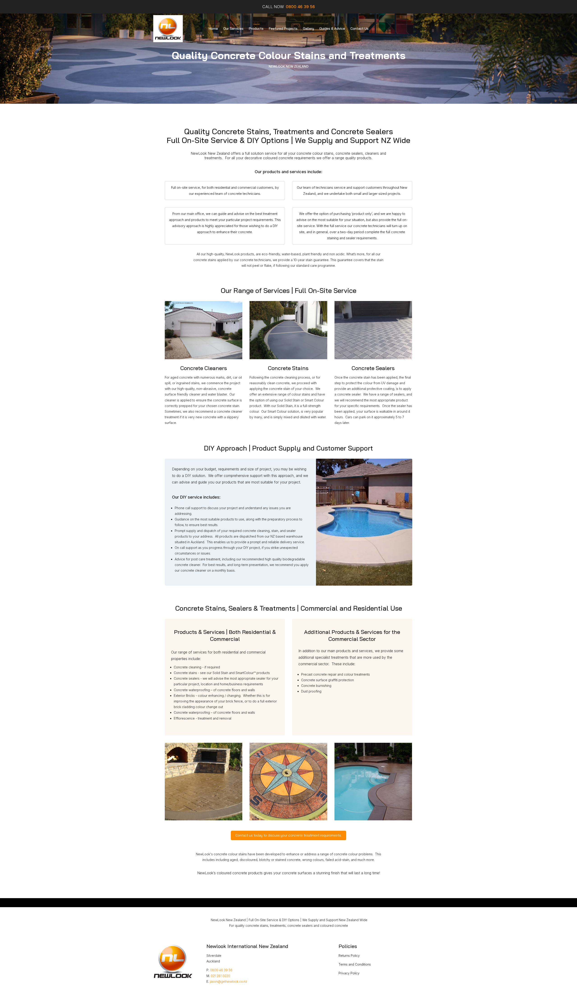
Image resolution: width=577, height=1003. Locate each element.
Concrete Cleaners (203, 368)
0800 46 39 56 (221, 970)
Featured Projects (283, 28)
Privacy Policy (349, 973)
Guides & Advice (332, 28)
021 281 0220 (220, 976)
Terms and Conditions (355, 964)
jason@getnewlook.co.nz (228, 981)
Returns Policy (349, 955)
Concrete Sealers (373, 368)
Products (256, 28)
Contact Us (359, 28)
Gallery (308, 28)
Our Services (233, 28)
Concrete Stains (288, 368)
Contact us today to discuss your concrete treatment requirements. (289, 835)
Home (213, 28)
